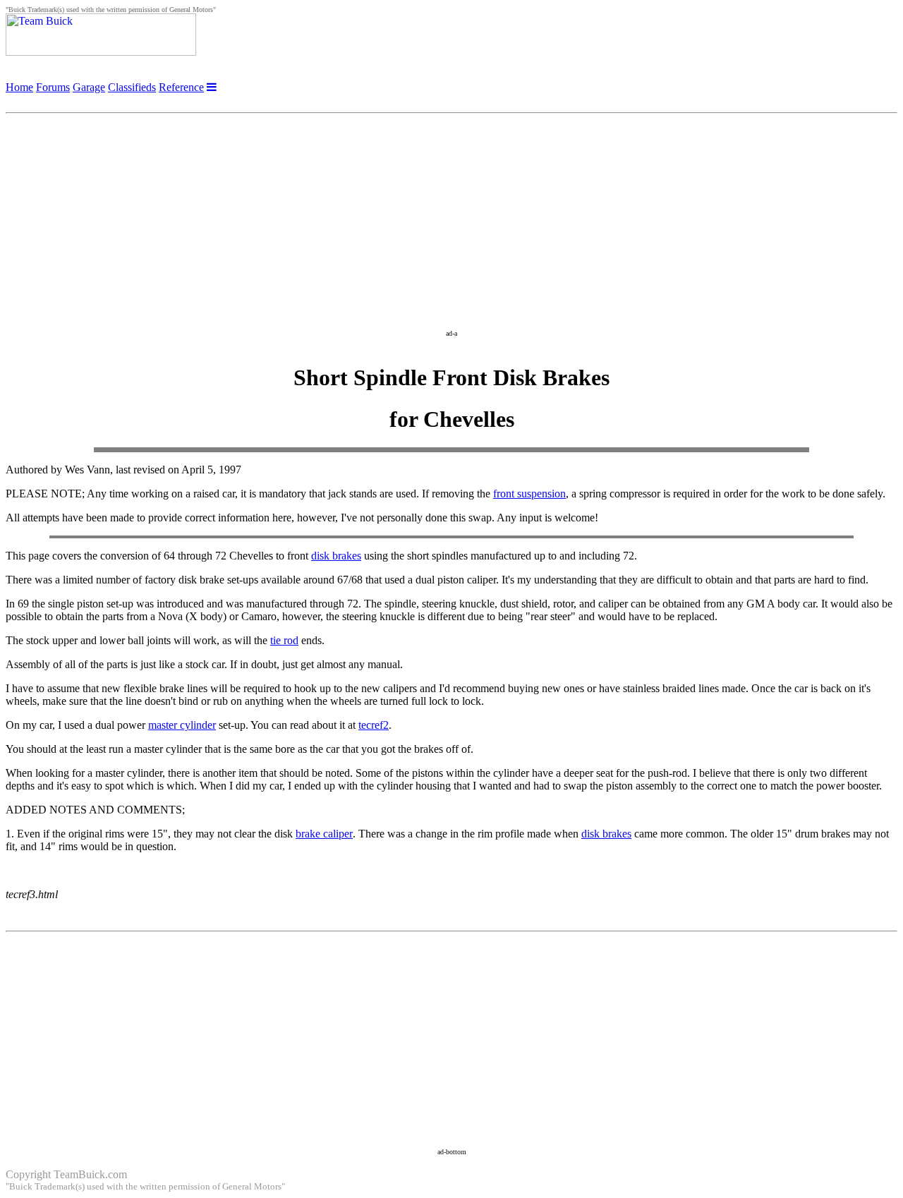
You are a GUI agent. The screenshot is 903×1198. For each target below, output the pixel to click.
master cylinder (182, 725)
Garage (89, 87)
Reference (181, 87)
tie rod (284, 640)
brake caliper (324, 834)
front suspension (529, 494)
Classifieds (132, 87)
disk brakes (336, 556)
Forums (53, 87)
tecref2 (373, 725)
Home (19, 87)
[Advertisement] (451, 218)
